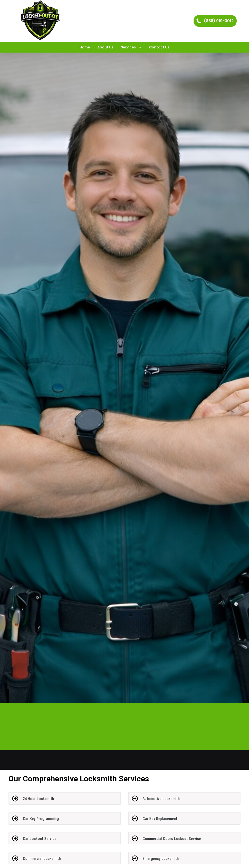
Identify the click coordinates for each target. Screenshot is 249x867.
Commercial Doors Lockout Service (171, 838)
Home (85, 47)
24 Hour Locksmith (38, 798)
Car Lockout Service (39, 838)
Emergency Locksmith (160, 858)
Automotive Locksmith (161, 798)
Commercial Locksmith (42, 858)
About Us (105, 47)
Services (128, 47)
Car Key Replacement (159, 818)
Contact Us (159, 47)
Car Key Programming (41, 818)
